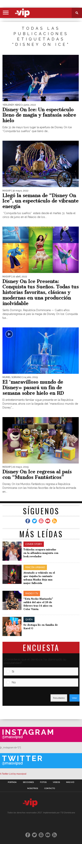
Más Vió (70, 782)
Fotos (43, 782)
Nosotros (32, 788)
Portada (12, 782)
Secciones (28, 782)
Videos (56, 782)
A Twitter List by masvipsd (13, 774)
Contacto (49, 788)
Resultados (59, 698)
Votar (74, 698)
